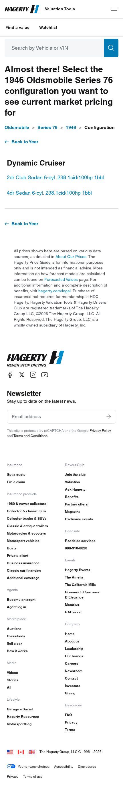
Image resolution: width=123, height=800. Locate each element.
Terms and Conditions (30, 436)
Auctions (14, 628)
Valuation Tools (60, 9)
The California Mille (80, 585)
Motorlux (72, 604)
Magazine (72, 511)
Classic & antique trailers (27, 526)
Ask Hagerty (75, 489)
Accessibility (63, 766)
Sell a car (14, 643)
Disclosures (87, 766)
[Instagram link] (33, 375)
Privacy (71, 722)
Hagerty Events (77, 570)
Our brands (74, 656)
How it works (17, 651)
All (9, 687)
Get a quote (16, 474)
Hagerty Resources (23, 716)
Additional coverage (23, 578)
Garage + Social (20, 709)
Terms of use (33, 776)
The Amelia (74, 577)
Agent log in (16, 607)
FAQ (68, 715)
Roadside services (80, 541)
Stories (13, 680)
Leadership (74, 648)
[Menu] (114, 9)
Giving (70, 693)
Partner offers (76, 504)
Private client (17, 555)
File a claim (16, 482)
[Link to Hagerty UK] (32, 751)
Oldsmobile (17, 127)
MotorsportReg (19, 724)
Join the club (75, 474)
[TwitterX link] (21, 375)
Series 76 (47, 127)
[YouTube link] (44, 375)
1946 (71, 127)
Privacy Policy (100, 430)
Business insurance (23, 563)
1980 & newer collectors (26, 503)
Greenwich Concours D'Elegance (82, 594)
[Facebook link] (10, 375)
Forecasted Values (61, 279)
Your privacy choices (33, 766)
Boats (12, 548)
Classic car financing (24, 570)
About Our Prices (70, 256)
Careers (71, 663)
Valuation (72, 482)
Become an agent (21, 599)
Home (70, 634)
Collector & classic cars (26, 511)
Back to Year (24, 141)
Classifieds (16, 636)
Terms (70, 730)
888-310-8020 (76, 548)
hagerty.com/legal (54, 291)
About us (72, 641)
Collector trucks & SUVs (27, 518)
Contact (71, 678)
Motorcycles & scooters (26, 533)
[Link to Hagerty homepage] (35, 359)
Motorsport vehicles (23, 541)
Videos (12, 672)
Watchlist (48, 27)
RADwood (73, 612)
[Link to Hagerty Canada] (21, 751)
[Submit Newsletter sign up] (108, 416)
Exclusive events (79, 519)
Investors (72, 686)
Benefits (72, 497)
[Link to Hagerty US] (10, 751)
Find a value (17, 27)
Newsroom (74, 671)
